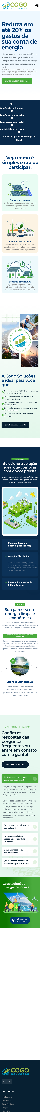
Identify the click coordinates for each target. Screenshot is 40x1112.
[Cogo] (14, 5)
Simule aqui (22, 919)
